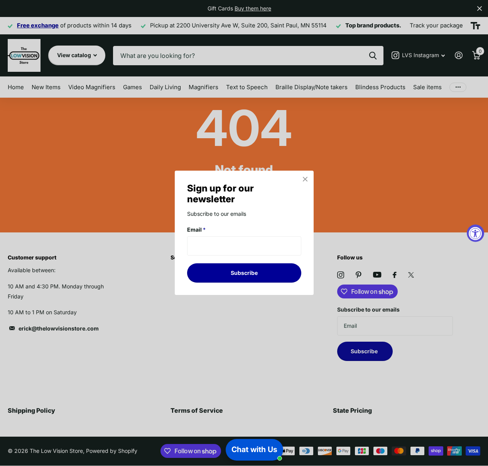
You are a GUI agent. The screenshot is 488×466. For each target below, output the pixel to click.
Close (305, 179)
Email (196, 229)
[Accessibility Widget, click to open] (475, 233)
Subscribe (244, 272)
